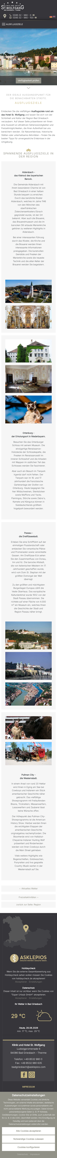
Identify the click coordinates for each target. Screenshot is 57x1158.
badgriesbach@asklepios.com (28, 1066)
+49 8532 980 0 (33, 1059)
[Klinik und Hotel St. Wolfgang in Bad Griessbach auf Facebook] (24, 1076)
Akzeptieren (21, 981)
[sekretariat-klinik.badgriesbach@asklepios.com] (35, 17)
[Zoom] (28, 291)
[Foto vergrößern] (28, 56)
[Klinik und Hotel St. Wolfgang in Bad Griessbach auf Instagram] (31, 1076)
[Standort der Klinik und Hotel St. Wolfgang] (5, 16)
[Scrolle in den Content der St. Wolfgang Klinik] (28, 88)
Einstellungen (35, 981)
